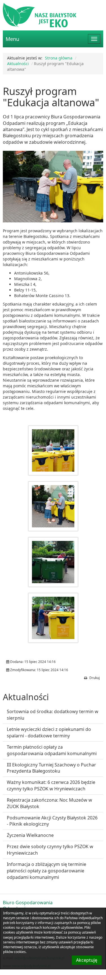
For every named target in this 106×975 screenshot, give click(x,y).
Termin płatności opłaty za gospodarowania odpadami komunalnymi (52, 750)
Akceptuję (86, 960)
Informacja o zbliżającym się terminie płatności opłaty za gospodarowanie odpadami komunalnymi (46, 870)
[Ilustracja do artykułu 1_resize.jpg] (53, 450)
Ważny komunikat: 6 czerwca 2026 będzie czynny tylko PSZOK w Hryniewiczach (51, 785)
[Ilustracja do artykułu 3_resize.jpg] (53, 562)
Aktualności (18, 63)
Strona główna (58, 58)
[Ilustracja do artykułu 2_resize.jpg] (53, 506)
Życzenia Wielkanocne (30, 835)
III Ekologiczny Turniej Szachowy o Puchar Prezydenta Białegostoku (51, 768)
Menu (12, 39)
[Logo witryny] (53, 15)
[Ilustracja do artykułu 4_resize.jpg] (53, 618)
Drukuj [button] (94, 678)
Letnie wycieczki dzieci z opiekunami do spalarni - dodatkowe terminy (49, 732)
